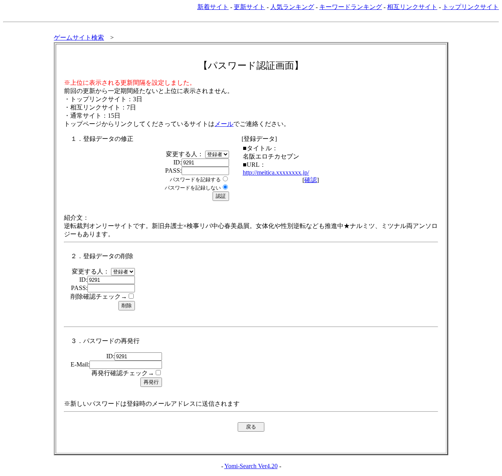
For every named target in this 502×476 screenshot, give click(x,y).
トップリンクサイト (470, 7)
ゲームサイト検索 (79, 37)
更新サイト (249, 7)
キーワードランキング (350, 7)
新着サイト (213, 7)
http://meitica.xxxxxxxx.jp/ (276, 172)
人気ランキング (292, 7)
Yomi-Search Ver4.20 (251, 466)
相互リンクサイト (412, 7)
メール (224, 123)
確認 (310, 180)
